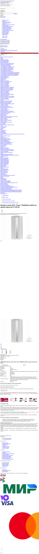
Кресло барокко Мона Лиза (5, 135)
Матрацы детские (3, 115)
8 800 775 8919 (2, 16)
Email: (1, 12)
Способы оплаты (5, 444)
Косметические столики (4, 169)
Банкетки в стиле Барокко (4, 90)
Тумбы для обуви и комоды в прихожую (7, 150)
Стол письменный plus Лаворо (5, 70)
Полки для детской (3, 118)
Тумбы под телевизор (4, 104)
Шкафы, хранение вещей (4, 176)
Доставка (4, 445)
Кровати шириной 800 (4, 62)
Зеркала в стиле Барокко (4, 86)
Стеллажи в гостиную (4, 105)
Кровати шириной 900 (4, 158)
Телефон (1, 3)
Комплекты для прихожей (4, 148)
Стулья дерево (2, 127)
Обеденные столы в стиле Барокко (6, 89)
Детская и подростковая (4, 109)
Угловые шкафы (3, 78)
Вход (1, 39)
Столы (1, 125)
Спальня (1, 153)
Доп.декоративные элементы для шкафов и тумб (8, 182)
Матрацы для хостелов (4, 184)
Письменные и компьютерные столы (6, 64)
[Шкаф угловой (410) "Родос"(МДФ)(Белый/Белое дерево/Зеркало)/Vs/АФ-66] (2, 353)
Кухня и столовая (3, 121)
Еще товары (2, 192)
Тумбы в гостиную (3, 108)
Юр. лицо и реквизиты (6, 29)
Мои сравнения (5, 471)
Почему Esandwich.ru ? (6, 22)
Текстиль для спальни (4, 172)
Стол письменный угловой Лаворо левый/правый (9, 75)
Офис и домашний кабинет (5, 141)
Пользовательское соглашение (7, 26)
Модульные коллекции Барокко (5, 81)
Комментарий (2, 8)
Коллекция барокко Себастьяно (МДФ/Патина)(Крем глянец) (11, 191)
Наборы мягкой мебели (4, 140)
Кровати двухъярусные (4, 59)
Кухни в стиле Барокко (4, 84)
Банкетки (2, 136)
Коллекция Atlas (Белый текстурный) (6, 186)
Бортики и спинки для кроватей (6, 120)
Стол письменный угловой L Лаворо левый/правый (9, 73)
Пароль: (2, 13)
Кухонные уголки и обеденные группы (7, 63)
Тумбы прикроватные (4, 76)
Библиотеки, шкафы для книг (5, 102)
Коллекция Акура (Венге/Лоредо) (6, 188)
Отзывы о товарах (5, 448)
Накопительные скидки (6, 21)
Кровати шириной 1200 (4, 60)
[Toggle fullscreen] (1, 552)
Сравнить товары (3, 49)
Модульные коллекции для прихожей (6, 149)
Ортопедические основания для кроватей (7, 175)
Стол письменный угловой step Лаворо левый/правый (9, 74)
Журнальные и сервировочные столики (7, 103)
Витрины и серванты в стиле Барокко (7, 97)
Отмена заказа (4, 34)
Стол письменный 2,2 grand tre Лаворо (7, 69)
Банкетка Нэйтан (3, 137)
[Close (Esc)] (0, 552)
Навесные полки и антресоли (5, 106)
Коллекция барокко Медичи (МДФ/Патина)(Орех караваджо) (11, 190)
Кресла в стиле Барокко (4, 91)
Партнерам (4, 23)
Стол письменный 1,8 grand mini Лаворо (7, 66)
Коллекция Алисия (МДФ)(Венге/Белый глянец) (8, 187)
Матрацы (2, 167)
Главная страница (5, 195)
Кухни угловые (3, 123)
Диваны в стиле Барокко (4, 92)
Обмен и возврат (5, 33)
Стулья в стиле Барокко (4, 98)
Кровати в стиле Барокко (4, 82)
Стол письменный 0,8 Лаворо (5, 65)
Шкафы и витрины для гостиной (6, 101)
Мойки (1, 129)
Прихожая (2, 146)
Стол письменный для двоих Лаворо (6, 71)
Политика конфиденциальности (8, 30)
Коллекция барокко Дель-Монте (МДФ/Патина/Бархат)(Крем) (11, 189)
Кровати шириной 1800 (4, 162)
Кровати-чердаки (3, 114)
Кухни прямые (2, 122)
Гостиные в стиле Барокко (4, 85)
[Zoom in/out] (2, 552)
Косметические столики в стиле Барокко (7, 96)
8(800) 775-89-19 (8, 438)
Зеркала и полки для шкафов (5, 181)
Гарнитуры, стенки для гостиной (6, 100)
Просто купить (5, 442)
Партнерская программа (6, 27)
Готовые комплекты (3, 110)
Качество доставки (5, 463)
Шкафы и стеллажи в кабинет (5, 143)
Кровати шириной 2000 (4, 163)
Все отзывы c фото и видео (5, 42)
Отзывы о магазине (5, 447)
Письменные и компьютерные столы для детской (8, 116)
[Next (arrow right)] (1, 553)
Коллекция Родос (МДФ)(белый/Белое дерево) (10, 202)
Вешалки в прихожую (4, 147)
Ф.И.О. (1, 4)
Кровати (1, 58)
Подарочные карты (3, 193)
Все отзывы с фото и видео (5, 41)
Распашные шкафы (3, 178)
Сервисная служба (5, 31)
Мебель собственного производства (6, 56)
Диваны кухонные (3, 126)
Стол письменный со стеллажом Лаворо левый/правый (10, 72)
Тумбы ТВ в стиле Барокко (5, 93)
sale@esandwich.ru (8, 439)
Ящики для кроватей (4, 119)
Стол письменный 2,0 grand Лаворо (6, 68)
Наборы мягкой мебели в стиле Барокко (7, 87)
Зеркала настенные (3, 170)
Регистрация (4, 39)
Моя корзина (4, 469)
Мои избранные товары (6, 470)
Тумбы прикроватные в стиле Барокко (7, 94)
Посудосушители (3, 130)
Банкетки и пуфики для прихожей (6, 152)
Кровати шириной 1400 (4, 160)
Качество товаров (5, 32)
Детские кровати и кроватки (5, 112)
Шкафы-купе (2, 79)
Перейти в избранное (4, 46)
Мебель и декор (5, 197)
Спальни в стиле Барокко (4, 83)
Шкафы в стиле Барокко (4, 95)
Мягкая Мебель (3, 132)
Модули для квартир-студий (5, 185)
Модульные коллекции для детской (8, 200)
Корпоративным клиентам (7, 28)
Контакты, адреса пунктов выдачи (8, 24)
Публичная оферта (5, 25)
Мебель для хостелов (4, 183)
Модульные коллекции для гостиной (6, 107)
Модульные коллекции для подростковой (7, 111)
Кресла (1, 134)
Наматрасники (2, 173)
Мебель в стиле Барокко (4, 80)
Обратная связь (3, 474)
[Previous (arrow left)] (0, 553)
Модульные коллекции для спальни (6, 154)
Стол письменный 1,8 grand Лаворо (6, 67)
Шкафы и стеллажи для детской (5, 117)
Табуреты (2, 128)
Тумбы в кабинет (3, 145)
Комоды (1, 57)
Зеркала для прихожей (4, 151)
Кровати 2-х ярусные (4, 113)
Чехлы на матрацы (3, 174)
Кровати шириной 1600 (4, 61)
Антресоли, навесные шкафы (5, 180)
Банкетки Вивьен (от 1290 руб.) (5, 139)
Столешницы (2, 131)
